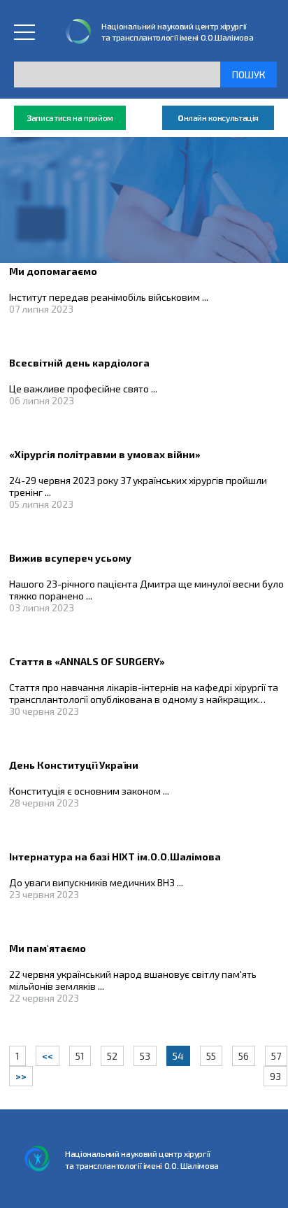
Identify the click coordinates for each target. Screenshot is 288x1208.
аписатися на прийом (70, 117)
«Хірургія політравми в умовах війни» (105, 454)
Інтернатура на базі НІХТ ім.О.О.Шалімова (115, 856)
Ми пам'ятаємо (47, 948)
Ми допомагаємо (53, 271)
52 (112, 1056)
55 (211, 1056)
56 (243, 1056)
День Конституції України (73, 765)
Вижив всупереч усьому (70, 558)
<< (47, 1056)
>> (21, 1076)
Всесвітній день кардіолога (79, 363)
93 (275, 1076)
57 (276, 1056)
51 (80, 1056)
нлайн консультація (218, 117)
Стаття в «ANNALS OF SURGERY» (87, 661)
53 (145, 1056)
